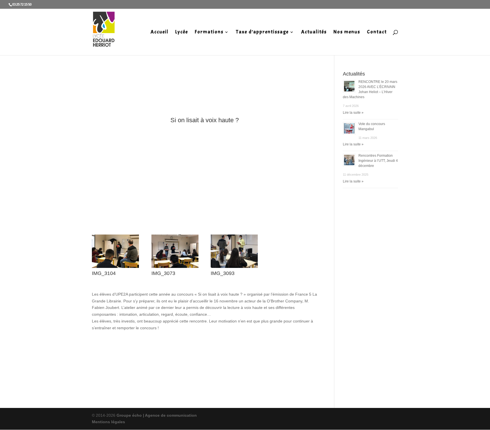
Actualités (314, 32)
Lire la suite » (353, 113)
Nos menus (346, 32)
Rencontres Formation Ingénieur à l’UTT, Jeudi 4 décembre (378, 161)
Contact (377, 32)
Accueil (159, 32)
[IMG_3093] (234, 268)
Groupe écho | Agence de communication (156, 415)
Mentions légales (108, 422)
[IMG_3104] (115, 268)
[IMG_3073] (174, 268)
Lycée (181, 32)
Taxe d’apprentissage (262, 32)
